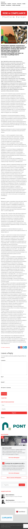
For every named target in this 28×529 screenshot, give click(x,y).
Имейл (3, 382)
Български (8, 5)
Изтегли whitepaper (14, 457)
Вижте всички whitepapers (14, 477)
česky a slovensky (16, 5)
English (9, 3)
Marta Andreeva (10, 494)
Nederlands (3, 3)
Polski (23, 3)
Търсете (22, 485)
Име (2, 376)
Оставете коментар (5, 347)
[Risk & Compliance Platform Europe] (14, 14)
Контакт (3, 2)
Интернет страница (6, 387)
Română (3, 5)
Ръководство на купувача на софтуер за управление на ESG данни (14, 463)
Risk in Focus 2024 (6, 448)
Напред (4, 394)
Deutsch (19, 3)
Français (14, 3)
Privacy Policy (7, 526)
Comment (3, 360)
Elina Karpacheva (10, 500)
